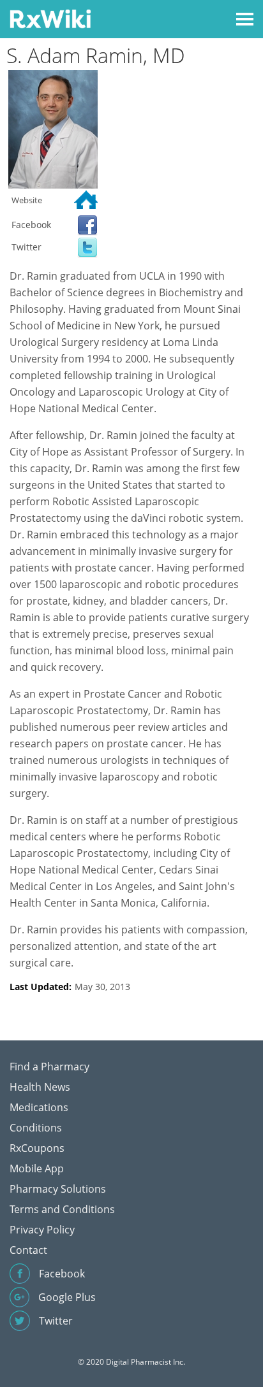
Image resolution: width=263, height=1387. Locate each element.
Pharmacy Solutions (58, 1189)
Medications (39, 1107)
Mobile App (37, 1168)
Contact (28, 1250)
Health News (40, 1087)
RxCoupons (37, 1148)
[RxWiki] (50, 18)
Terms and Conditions (62, 1209)
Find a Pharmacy (49, 1067)
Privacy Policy (42, 1230)
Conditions (36, 1128)
